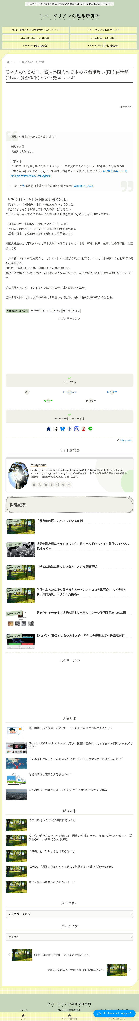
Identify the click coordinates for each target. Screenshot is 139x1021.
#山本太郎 (109, 171)
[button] (91, 400)
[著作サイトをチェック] (49, 428)
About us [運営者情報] (69, 1010)
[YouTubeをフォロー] (83, 428)
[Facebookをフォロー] (69, 428)
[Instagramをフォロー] (77, 428)
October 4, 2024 (83, 185)
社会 (77, 311)
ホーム (24, 1010)
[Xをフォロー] (55, 428)
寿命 (68, 311)
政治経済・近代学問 (18, 311)
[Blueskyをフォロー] (62, 428)
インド (48, 311)
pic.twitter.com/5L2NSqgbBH (34, 176)
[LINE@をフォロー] (90, 428)
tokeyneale (38, 465)
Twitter (37, 311)
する (58, 311)
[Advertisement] (69, 93)
